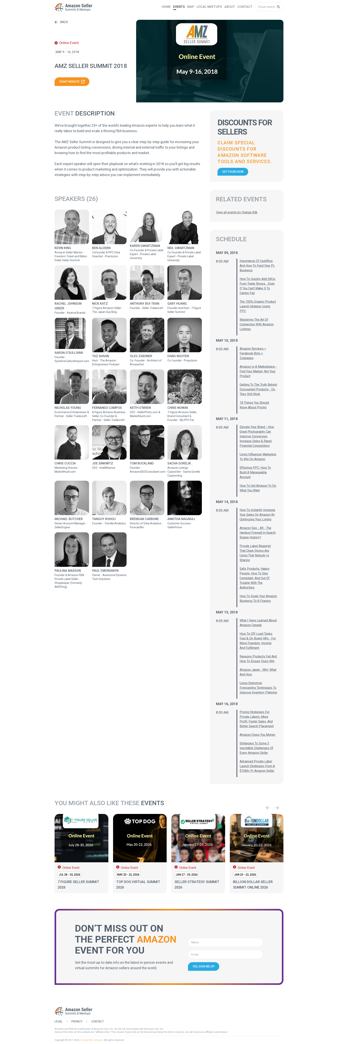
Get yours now (233, 171)
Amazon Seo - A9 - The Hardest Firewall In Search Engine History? (258, 532)
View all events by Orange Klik (236, 212)
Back (64, 22)
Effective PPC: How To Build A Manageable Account (255, 472)
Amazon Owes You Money (257, 735)
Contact (97, 1021)
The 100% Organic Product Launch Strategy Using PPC (258, 306)
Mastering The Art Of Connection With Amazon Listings (257, 324)
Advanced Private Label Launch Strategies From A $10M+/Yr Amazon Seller (257, 766)
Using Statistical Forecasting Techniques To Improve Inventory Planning (258, 687)
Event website (69, 81)
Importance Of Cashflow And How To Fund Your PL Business (257, 265)
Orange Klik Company (91, 1040)
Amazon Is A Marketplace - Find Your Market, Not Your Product (258, 371)
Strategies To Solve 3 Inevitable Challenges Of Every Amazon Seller (256, 748)
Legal (59, 1021)
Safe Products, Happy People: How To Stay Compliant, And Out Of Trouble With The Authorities (255, 578)
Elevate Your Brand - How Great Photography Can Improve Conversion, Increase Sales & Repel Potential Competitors (257, 436)
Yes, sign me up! (204, 966)
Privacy (77, 1021)
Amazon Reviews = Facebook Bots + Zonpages (253, 353)
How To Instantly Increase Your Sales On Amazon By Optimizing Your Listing (257, 514)
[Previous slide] (268, 808)
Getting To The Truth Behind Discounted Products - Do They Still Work (258, 389)
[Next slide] (277, 808)
